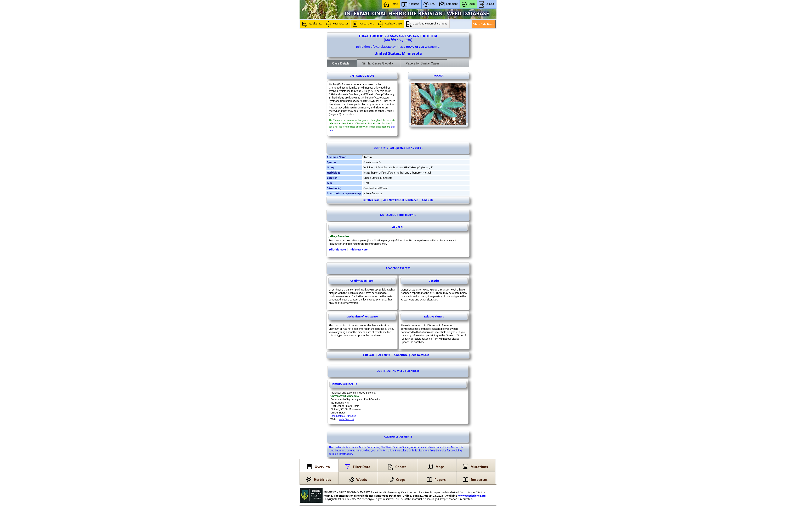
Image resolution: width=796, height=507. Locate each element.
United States (387, 53)
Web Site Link (346, 419)
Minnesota (412, 53)
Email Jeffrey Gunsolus (343, 416)
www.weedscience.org (472, 495)
